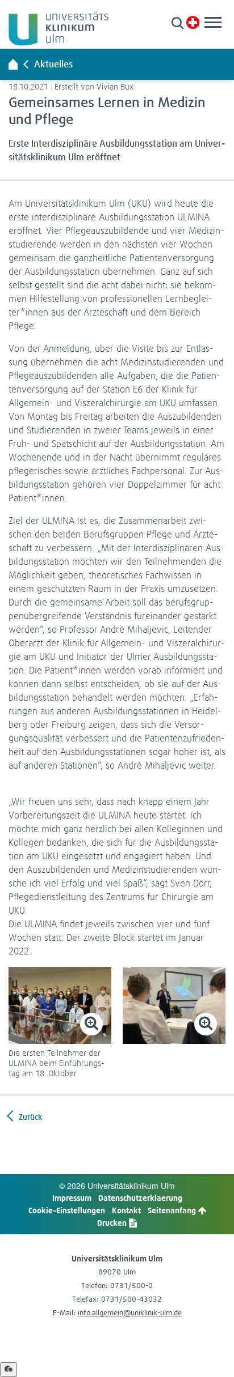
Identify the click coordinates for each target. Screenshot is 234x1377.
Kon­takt (126, 1210)
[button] (177, 22)
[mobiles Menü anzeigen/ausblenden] (213, 22)
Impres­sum (71, 1198)
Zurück (29, 1117)
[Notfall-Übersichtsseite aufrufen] (192, 22)
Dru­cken (112, 1222)
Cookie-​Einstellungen (66, 1210)
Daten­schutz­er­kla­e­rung (140, 1198)
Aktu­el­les (53, 64)
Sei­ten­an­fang (173, 1210)
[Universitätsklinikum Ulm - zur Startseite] (13, 64)
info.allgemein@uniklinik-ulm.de (130, 1312)
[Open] (8, 1369)
